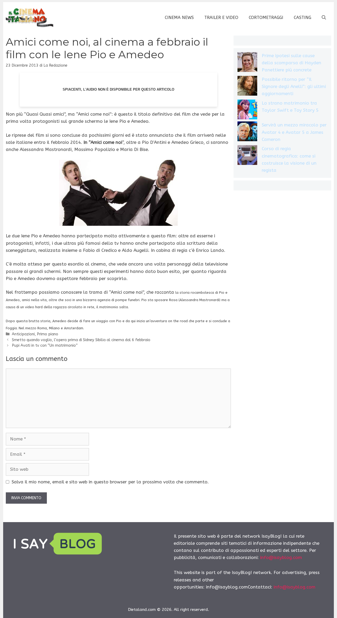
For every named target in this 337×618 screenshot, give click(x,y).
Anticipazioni (23, 334)
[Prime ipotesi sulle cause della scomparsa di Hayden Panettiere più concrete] (247, 63)
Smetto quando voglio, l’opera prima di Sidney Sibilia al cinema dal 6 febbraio (81, 340)
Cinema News (179, 17)
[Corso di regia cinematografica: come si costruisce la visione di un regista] (247, 156)
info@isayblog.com (281, 557)
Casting (302, 17)
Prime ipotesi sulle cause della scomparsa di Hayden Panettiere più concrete (291, 62)
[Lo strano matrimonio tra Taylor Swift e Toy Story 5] (247, 110)
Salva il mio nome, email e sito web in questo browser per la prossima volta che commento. (110, 481)
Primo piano (47, 334)
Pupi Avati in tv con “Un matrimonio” (45, 345)
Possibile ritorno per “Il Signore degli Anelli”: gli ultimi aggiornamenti (294, 86)
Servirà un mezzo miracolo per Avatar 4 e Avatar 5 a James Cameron (294, 132)
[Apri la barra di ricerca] (323, 17)
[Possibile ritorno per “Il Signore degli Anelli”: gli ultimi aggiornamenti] (247, 87)
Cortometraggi (266, 17)
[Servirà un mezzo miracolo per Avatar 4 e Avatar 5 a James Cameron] (247, 132)
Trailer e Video (221, 17)
